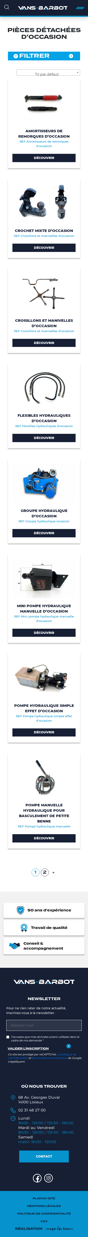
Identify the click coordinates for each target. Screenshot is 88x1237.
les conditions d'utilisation (49, 1058)
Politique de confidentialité (44, 1214)
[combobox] (48, 72)
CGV (44, 1221)
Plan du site (44, 1198)
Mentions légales (44, 1206)
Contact (44, 1156)
